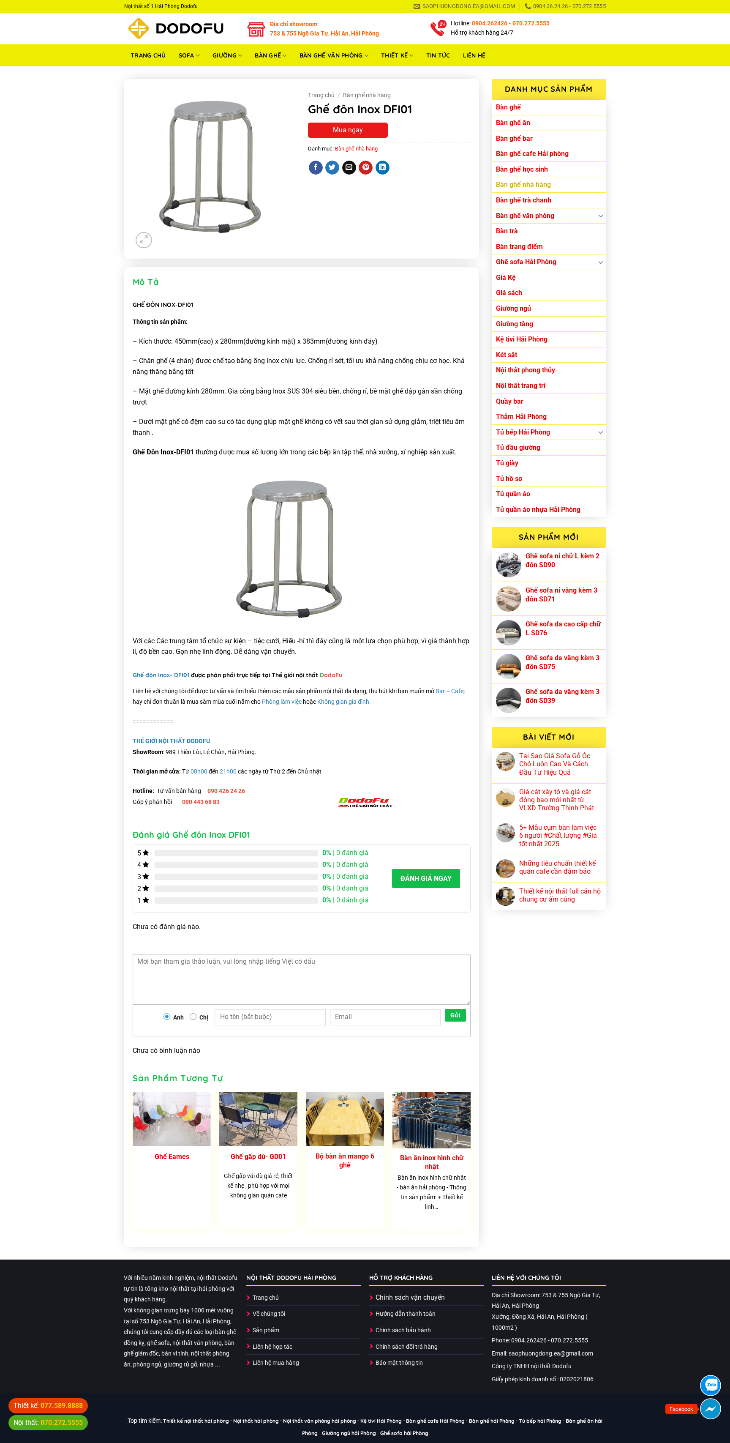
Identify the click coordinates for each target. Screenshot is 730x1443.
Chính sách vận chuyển (410, 1297)
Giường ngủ (513, 308)
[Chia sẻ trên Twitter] (332, 168)
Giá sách (509, 293)
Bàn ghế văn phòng (331, 55)
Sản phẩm (266, 1330)
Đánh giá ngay (426, 879)
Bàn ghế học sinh (522, 169)
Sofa (186, 55)
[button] (144, 240)
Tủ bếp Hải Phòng (523, 432)
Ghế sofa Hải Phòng (526, 262)
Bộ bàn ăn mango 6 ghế (345, 1160)
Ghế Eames (172, 1157)
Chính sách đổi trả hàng (407, 1346)
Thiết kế (394, 55)
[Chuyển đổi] (601, 215)
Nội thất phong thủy (525, 370)
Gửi (455, 1015)
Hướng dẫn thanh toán (406, 1313)
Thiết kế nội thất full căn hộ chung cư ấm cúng (560, 895)
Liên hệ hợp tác (272, 1346)
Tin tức (438, 55)
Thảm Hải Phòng (521, 417)
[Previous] (133, 1164)
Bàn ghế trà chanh (523, 200)
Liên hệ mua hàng (276, 1362)
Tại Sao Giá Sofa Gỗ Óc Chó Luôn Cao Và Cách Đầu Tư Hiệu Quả (554, 764)
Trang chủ (148, 55)
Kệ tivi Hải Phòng (522, 339)
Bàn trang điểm (519, 247)
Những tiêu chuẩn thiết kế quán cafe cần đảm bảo (557, 867)
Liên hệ (474, 55)
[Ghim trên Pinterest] (366, 168)
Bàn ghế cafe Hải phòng (532, 154)
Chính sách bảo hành (403, 1330)
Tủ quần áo (513, 494)
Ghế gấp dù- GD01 (258, 1157)
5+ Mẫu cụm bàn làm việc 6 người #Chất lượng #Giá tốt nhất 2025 (558, 835)
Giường (224, 55)
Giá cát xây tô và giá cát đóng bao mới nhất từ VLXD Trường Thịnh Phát (556, 800)
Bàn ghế (268, 55)
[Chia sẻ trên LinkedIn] (383, 168)
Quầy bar (509, 401)
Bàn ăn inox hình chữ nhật (431, 1162)
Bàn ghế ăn (513, 123)
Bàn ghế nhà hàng (523, 184)
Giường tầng (514, 324)
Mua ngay (348, 130)
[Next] (470, 1164)
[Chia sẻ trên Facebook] (316, 168)
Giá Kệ (506, 277)
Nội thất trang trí (520, 386)
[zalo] (710, 1385)
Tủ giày (507, 463)
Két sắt (506, 355)
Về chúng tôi (269, 1313)
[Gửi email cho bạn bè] (349, 168)
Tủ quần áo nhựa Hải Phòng (538, 510)
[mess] (710, 1408)
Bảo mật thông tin (399, 1362)
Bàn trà (507, 231)
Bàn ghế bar (514, 138)
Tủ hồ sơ (509, 479)
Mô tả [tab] (146, 281)
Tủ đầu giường (518, 447)
